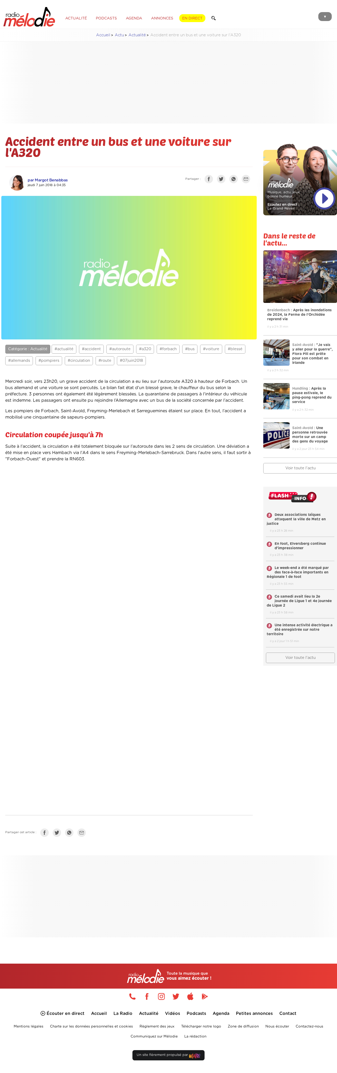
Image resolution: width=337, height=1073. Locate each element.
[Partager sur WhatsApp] (234, 180)
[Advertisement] (173, 82)
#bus (190, 349)
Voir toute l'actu (300, 658)
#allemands (19, 361)
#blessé (235, 349)
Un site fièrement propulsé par (163, 1055)
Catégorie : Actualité (27, 349)
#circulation (79, 361)
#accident (91, 349)
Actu (119, 35)
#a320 (145, 349)
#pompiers (48, 361)
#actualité (63, 349)
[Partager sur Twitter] (222, 180)
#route (104, 361)
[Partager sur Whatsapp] (70, 834)
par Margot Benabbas (48, 180)
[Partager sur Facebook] (210, 180)
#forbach (168, 349)
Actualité (137, 35)
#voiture (211, 349)
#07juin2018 (131, 361)
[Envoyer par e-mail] (247, 180)
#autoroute (120, 349)
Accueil (103, 35)
